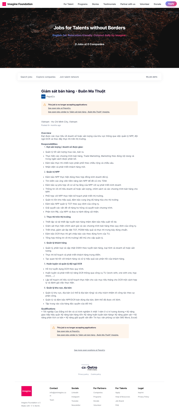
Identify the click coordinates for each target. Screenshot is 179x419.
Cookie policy (96, 374)
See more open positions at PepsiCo (89, 350)
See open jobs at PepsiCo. (59, 108)
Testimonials (109, 4)
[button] (4, 4)
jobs (26, 77)
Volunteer (144, 4)
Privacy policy (83, 374)
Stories (95, 4)
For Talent (68, 4)
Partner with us (127, 4)
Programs (83, 4)
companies (45, 77)
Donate (157, 4)
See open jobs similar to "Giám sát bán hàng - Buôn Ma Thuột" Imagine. (79, 112)
